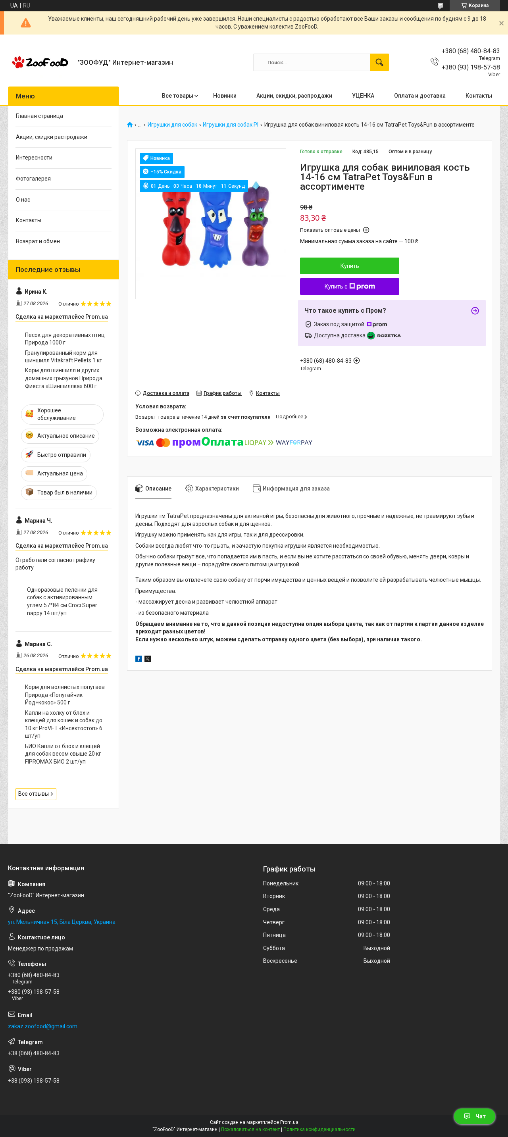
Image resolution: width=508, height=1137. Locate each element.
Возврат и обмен (38, 241)
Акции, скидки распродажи (51, 137)
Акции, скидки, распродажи (294, 95)
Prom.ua (289, 1122)
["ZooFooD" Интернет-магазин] (39, 62)
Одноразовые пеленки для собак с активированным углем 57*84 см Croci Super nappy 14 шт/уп (62, 601)
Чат (480, 1116)
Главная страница (39, 116)
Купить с (336, 286)
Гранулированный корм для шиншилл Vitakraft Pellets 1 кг (63, 357)
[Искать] (379, 62)
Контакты (479, 95)
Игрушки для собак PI (230, 125)
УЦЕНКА (363, 95)
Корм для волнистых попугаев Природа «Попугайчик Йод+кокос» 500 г (65, 695)
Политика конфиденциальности (319, 1129)
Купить (350, 266)
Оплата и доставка (420, 95)
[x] (147, 660)
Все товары (177, 95)
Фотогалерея (33, 178)
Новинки (225, 95)
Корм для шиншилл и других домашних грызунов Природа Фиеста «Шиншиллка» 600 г (63, 378)
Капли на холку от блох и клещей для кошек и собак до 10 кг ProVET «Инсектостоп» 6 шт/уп (63, 724)
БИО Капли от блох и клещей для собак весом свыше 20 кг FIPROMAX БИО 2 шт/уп (63, 754)
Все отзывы (33, 794)
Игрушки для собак (172, 125)
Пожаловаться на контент (250, 1129)
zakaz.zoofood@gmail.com (42, 1026)
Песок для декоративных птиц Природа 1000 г (65, 339)
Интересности (34, 157)
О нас (23, 199)
